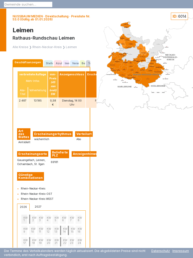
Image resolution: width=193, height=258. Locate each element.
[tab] (28, 63)
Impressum (180, 251)
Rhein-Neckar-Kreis (47, 47)
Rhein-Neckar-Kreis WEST (37, 199)
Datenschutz (160, 251)
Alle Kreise (20, 47)
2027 (38, 206)
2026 (23, 207)
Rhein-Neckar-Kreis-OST (36, 194)
